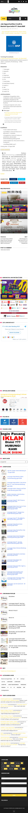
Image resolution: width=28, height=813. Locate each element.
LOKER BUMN (17, 681)
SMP (24, 687)
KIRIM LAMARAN (5, 149)
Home (3, 18)
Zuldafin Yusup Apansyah (7, 727)
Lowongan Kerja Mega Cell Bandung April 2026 (14, 566)
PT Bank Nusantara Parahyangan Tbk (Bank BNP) (14, 58)
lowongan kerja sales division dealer (10, 712)
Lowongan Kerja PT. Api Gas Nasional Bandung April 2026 (14, 548)
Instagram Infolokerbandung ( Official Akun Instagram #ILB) (13, 395)
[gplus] (26, 1)
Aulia (2, 733)
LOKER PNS (3, 684)
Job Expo (22, 678)
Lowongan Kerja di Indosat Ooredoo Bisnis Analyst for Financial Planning (13, 121)
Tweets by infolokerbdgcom (8, 671)
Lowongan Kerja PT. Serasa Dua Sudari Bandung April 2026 (15, 518)
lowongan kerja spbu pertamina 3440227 (13, 743)
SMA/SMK (19, 687)
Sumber (3, 173)
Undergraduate (5, 690)
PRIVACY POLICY (13, 610)
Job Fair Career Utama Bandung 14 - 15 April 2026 (13, 229)
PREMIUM (4, 192)
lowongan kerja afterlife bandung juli (11, 717)
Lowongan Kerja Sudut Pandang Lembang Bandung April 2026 (15, 542)
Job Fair (3, 681)
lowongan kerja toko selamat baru (10, 723)
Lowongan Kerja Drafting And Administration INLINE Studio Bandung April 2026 (15, 579)
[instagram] (19, 1)
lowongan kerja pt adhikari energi (10, 700)
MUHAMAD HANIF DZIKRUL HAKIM (9, 722)
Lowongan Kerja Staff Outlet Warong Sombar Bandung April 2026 (17, 640)
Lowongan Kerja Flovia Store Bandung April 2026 (14, 530)
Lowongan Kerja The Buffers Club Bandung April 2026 (16, 536)
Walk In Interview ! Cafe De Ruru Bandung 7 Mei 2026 (15, 500)
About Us (11, 617)
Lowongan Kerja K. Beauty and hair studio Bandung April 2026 (17, 660)
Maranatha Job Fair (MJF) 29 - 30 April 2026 (13, 214)
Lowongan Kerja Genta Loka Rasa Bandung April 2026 (11, 200)
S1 (17, 28)
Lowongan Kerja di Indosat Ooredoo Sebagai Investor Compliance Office (13, 118)
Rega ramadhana (5, 743)
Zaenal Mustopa (5, 737)
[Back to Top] (14, 811)
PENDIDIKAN (23, 684)
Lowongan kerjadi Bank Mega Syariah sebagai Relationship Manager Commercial (13, 114)
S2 (11, 687)
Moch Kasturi (4, 704)
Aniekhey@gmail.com (7, 699)
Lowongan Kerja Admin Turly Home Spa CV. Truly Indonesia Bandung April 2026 (16, 490)
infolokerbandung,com (11, 155)
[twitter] (23, 1)
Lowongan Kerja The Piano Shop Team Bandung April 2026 (15, 584)
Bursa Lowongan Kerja (6, 678)
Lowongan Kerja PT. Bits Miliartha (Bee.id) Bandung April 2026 (16, 524)
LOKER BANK (14, 28)
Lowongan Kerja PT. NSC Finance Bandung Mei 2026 (16, 506)
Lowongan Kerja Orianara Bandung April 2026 (16, 554)
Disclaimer (12, 596)
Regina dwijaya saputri (7, 710)
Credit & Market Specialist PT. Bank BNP (15, 33)
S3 (14, 687)
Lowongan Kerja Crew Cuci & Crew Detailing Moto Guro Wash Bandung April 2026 (16, 513)
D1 (14, 678)
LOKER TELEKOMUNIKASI (13, 684)
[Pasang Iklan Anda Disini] (13, 454)
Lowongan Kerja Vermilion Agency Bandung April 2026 (16, 572)
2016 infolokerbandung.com (17, 808)
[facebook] (21, 1)
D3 (2, 207)
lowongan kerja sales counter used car (11, 729)
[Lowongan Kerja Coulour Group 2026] (14, 318)
